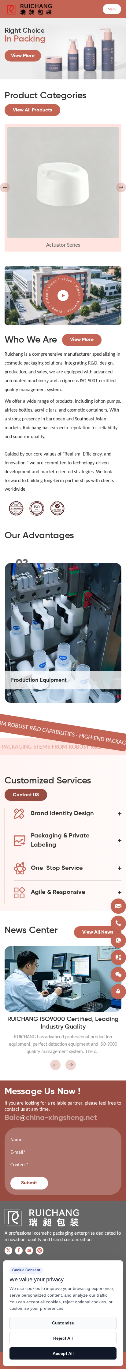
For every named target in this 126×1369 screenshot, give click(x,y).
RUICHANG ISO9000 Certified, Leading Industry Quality (63, 1023)
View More (23, 55)
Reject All (63, 1338)
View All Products (32, 110)
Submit (29, 1183)
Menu (112, 9)
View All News (97, 932)
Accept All (63, 1353)
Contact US (26, 795)
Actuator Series (63, 244)
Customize (63, 1322)
